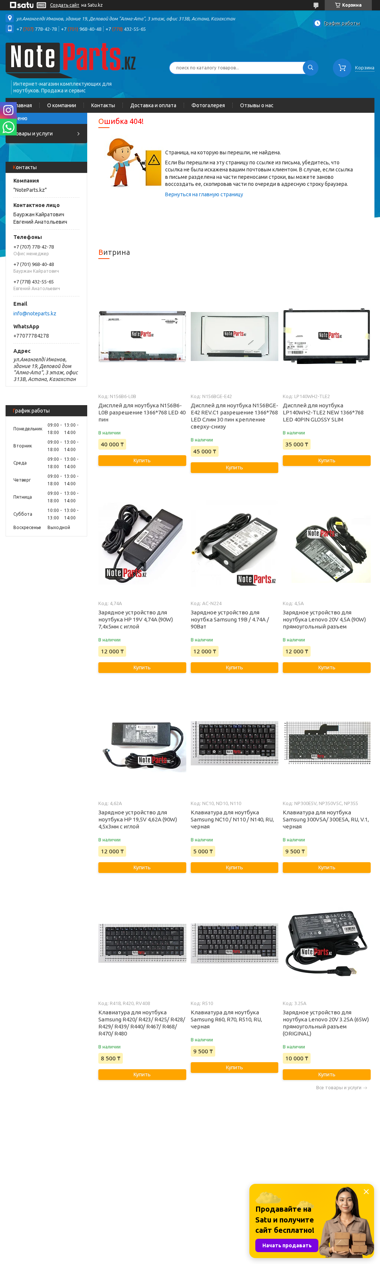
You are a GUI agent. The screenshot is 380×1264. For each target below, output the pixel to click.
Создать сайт (64, 5)
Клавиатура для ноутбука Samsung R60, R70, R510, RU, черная (226, 1019)
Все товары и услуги (338, 1087)
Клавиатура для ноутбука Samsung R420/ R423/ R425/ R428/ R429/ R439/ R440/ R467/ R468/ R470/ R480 (141, 1023)
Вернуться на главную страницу (204, 194)
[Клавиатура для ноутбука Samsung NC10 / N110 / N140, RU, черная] (234, 743)
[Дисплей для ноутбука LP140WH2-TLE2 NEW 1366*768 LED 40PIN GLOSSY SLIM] (326, 336)
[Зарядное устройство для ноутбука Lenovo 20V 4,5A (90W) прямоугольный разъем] (326, 543)
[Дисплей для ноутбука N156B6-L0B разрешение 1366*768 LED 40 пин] (142, 336)
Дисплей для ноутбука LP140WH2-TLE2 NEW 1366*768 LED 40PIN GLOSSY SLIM (323, 412)
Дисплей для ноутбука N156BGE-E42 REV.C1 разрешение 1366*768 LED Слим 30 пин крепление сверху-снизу (234, 416)
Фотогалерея (208, 105)
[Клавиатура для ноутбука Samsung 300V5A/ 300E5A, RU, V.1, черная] (326, 743)
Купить (142, 460)
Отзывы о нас (256, 105)
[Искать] (310, 68)
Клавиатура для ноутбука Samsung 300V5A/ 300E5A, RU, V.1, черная (326, 819)
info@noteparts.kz (34, 313)
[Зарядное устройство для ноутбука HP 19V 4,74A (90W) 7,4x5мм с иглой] (142, 543)
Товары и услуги (33, 134)
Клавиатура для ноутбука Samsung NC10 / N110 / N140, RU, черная (232, 819)
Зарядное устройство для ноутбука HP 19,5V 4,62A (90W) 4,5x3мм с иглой (137, 819)
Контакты (103, 105)
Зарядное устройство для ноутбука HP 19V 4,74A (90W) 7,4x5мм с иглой (135, 619)
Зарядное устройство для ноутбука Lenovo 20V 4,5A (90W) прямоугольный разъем (324, 619)
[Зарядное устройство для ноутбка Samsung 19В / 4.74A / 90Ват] (234, 543)
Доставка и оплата (153, 105)
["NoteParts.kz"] (70, 60)
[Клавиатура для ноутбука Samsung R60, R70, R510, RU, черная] (234, 943)
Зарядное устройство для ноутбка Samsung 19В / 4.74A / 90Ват (230, 619)
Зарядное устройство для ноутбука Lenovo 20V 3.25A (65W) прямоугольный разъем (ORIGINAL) (326, 1023)
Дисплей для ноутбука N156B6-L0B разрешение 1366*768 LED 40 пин (142, 412)
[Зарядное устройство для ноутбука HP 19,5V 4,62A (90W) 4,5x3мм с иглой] (142, 743)
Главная (22, 105)
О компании (61, 105)
